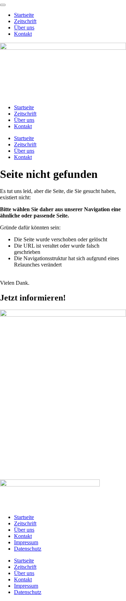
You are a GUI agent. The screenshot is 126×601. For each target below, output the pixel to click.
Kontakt (23, 126)
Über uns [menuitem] (24, 27)
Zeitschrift (25, 114)
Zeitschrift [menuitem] (25, 21)
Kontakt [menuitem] (23, 34)
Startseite (24, 107)
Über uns (24, 120)
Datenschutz (27, 549)
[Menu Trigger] (3, 5)
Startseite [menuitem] (24, 15)
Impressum (26, 542)
